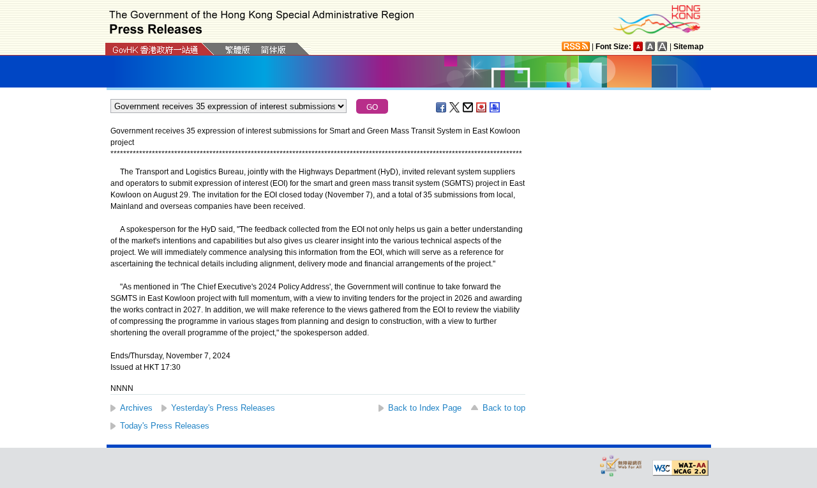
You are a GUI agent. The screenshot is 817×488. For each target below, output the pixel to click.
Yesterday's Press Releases (223, 408)
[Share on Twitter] (455, 107)
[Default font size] (638, 46)
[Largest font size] (662, 46)
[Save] (482, 107)
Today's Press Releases (164, 426)
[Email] (468, 107)
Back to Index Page (424, 408)
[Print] (495, 107)
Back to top (504, 408)
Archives (136, 408)
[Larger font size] (650, 46)
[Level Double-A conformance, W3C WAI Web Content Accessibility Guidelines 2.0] (680, 468)
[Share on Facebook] (441, 107)
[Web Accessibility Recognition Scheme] (621, 465)
